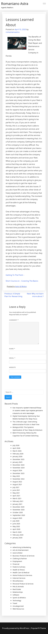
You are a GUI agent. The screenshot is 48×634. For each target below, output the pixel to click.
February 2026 (18, 454)
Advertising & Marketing (22, 547)
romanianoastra (12, 32)
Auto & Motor (21, 286)
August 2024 (17, 470)
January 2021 (17, 504)
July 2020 (16, 521)
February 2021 (18, 501)
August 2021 (17, 484)
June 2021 (16, 490)
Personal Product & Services (23, 584)
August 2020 (17, 518)
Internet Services (19, 578)
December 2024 (18, 465)
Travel (15, 603)
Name (12, 349)
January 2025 (17, 462)
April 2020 (16, 529)
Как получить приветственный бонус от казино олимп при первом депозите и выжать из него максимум (28, 410)
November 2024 (18, 468)
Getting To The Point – (15, 275)
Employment (17, 561)
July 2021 (16, 487)
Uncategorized (18, 606)
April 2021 (16, 496)
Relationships (18, 592)
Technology (17, 600)
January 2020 (17, 538)
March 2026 (17, 451)
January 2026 (17, 456)
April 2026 (16, 448)
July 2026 (16, 445)
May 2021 (16, 493)
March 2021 (17, 498)
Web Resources (18, 609)
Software (16, 595)
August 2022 (17, 482)
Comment (14, 320)
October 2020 (18, 512)
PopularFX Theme (38, 628)
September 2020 (19, 515)
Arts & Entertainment (20, 550)
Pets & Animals (18, 586)
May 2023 (16, 476)
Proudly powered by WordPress (16, 628)
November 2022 (18, 479)
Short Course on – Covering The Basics (22, 281)
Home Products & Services (22, 575)
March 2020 (17, 532)
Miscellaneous (18, 581)
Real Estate (17, 589)
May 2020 (16, 526)
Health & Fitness (19, 570)
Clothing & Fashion (20, 558)
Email (12, 358)
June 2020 (16, 524)
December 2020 (18, 507)
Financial (16, 564)
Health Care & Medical (21, 572)
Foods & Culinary (19, 567)
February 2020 (18, 535)
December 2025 (18, 459)
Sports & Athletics (19, 598)
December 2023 (18, 473)
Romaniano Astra (14, 3)
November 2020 (18, 510)
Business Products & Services (23, 556)
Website (12, 367)
